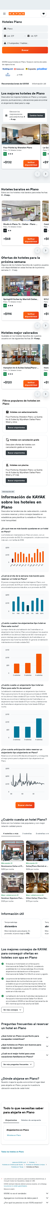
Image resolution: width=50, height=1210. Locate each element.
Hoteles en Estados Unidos (35, 1165)
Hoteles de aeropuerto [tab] (31, 1120)
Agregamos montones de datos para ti (21, 1198)
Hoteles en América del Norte (12, 1165)
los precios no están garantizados (15, 1186)
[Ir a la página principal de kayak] (17, 13)
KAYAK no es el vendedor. (15, 1193)
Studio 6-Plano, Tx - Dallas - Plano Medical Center (21, 224)
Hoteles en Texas (17, 1167)
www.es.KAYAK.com (19, 1162)
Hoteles (32, 1162)
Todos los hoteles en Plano (12, 1152)
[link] (16, 427)
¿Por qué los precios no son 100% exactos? (23, 1202)
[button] (4, 13)
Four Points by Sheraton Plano (17, 147)
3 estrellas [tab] (27, 833)
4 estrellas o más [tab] (10, 833)
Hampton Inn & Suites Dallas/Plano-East (21, 367)
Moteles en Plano (14, 1135)
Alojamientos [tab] (11, 1120)
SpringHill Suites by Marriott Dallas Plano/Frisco (21, 299)
